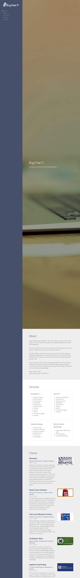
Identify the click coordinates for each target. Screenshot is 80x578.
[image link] (65, 461)
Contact (6, 19)
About (5, 13)
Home (5, 11)
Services (6, 15)
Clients (5, 17)
